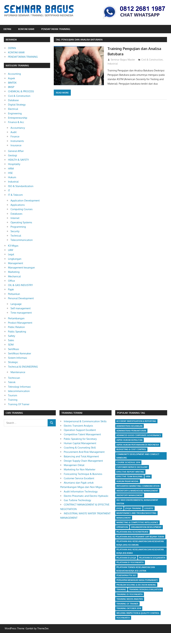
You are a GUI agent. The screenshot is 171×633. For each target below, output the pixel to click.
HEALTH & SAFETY (18, 159)
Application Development (25, 200)
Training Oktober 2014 (128, 608)
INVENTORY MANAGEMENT (129, 495)
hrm (148, 476)
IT (9, 190)
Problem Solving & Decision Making (136, 585)
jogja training (133, 508)
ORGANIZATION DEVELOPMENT (146, 527)
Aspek (11, 78)
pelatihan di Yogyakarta (130, 562)
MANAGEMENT (123, 517)
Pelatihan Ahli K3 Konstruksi (132, 532)
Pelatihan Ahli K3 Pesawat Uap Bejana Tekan (140, 536)
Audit (14, 132)
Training (12, 399)
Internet (15, 218)
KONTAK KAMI (26, 29)
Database (13, 100)
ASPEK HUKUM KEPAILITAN (129, 440)
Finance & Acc (16, 122)
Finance (15, 136)
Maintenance (18, 372)
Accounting (14, 73)
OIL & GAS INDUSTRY (20, 285)
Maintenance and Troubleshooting (136, 513)
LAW (10, 250)
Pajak (11, 289)
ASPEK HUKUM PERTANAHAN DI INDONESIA (137, 444)
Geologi (12, 155)
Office (11, 280)
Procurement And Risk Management (84, 451)
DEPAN (7, 29)
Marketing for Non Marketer (79, 469)
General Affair (16, 151)
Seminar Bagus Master (123, 59)
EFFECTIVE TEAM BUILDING (129, 476)
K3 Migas (13, 245)
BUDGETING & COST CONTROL (131, 449)
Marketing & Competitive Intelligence (137, 522)
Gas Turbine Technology (77, 500)
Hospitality (14, 164)
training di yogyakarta (129, 594)
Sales (11, 340)
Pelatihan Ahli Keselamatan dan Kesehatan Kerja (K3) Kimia (140, 551)
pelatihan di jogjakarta (152, 557)
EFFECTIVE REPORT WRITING (130, 472)
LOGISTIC (148, 508)
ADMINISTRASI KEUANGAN (129, 426)
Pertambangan (16, 318)
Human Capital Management (80, 443)
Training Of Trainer (18, 404)
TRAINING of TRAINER (127, 603)
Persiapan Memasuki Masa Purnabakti (137, 580)
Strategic (13, 362)
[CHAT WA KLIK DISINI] (134, 19)
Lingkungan (14, 258)
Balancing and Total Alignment (81, 456)
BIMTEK (12, 82)
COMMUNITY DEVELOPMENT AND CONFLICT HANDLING (137, 456)
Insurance (16, 145)
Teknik (12, 382)
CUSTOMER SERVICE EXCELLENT (132, 467)
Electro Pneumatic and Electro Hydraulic (86, 495)
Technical (16, 235)
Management (15, 263)
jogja (119, 508)
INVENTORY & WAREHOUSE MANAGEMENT (137, 490)
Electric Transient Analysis (78, 425)
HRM (11, 168)
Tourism (12, 395)
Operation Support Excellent (80, 430)
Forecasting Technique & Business (83, 474)
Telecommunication (22, 240)
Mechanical (14, 276)
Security (15, 231)
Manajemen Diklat (74, 465)
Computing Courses (22, 209)
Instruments (17, 141)
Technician (14, 377)
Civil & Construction (152, 59)
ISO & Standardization (20, 186)
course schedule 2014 (128, 462)
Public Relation (16, 327)
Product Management (20, 322)
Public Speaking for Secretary (80, 438)
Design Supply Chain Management (83, 460)
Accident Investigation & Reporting (136, 421)
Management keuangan (21, 267)
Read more (62, 92)
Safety (11, 335)
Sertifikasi (13, 349)
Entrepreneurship (17, 117)
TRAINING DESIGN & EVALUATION (145, 589)
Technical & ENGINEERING (23, 366)
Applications (18, 204)
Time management (21, 312)
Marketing (14, 271)
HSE (10, 173)
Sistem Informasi (17, 357)
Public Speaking (17, 331)
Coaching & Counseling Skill (80, 447)
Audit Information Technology (81, 491)
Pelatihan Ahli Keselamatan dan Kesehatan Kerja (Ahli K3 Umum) (140, 543)
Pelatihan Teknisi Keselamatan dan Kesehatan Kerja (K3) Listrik (135, 569)
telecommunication (19, 391)
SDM (11, 344)
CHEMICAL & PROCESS (21, 91)
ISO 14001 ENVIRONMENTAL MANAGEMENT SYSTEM (137, 502)
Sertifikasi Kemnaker (19, 353)
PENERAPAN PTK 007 (126, 575)
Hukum (12, 177)
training (121, 589)
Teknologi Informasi (19, 386)
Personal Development (21, 298)
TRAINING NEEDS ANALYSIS (129, 599)
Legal (11, 254)
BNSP (11, 87)
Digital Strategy (17, 104)
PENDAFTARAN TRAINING (55, 29)
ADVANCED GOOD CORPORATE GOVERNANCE (138, 435)
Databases (16, 213)
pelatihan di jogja (126, 557)
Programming (18, 226)
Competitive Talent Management (82, 434)
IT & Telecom (15, 194)
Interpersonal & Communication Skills (85, 421)
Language (16, 304)
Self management (21, 308)
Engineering (15, 113)
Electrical (13, 108)
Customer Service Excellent (79, 478)
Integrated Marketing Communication (137, 486)
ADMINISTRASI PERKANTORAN (131, 430)
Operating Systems (21, 222)
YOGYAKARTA (123, 617)
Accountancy (18, 127)
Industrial (113, 63)
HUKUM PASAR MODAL (127, 481)
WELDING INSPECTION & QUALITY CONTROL (137, 613)
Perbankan (14, 294)
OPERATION (122, 527)
